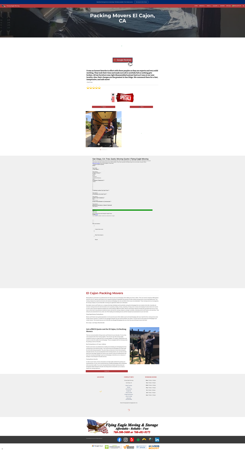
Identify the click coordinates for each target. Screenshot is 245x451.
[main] (122, 18)
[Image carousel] (104, 130)
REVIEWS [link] (222, 5)
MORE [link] (208, 5)
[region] (122, 2)
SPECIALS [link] (228, 5)
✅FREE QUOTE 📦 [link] (236, 5)
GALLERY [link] (215, 5)
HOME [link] (196, 5)
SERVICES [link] (201, 5)
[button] (243, 5)
